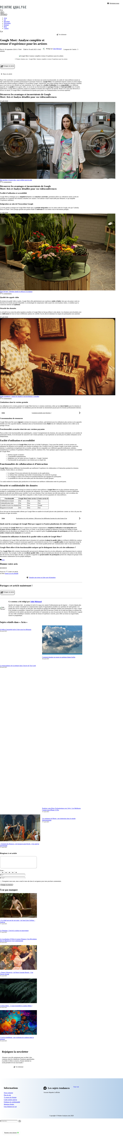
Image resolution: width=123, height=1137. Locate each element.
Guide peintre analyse (10, 1100)
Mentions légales (9, 1104)
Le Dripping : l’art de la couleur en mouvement (14, 930)
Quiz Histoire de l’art (10, 1106)
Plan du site (7, 1095)
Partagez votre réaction (10, 1132)
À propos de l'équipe (10, 1097)
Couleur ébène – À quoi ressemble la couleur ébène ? (16, 1006)
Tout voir (76, 1087)
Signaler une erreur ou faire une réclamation (42, 577)
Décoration (7, 23)
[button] (1, 10)
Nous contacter (8, 1093)
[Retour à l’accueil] (13, 8)
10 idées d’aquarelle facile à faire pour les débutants (15, 629)
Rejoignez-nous (114, 3)
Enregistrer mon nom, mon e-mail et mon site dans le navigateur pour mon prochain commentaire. (31, 881)
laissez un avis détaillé (11, 573)
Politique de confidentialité (12, 1102)
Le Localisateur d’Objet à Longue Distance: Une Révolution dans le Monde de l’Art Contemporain (18, 940)
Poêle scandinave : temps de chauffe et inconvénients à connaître (19, 396)
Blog (5, 26)
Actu (5, 18)
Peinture (6, 25)
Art (5, 20)
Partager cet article (8, 66)
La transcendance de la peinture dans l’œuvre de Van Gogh (18, 665)
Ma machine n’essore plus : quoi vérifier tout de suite (16, 180)
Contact (6, 28)
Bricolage (7, 21)
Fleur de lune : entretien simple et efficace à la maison (16, 291)
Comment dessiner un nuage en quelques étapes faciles (58, 657)
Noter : (2, 870)
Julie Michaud (36, 602)
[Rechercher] (19, 1121)
